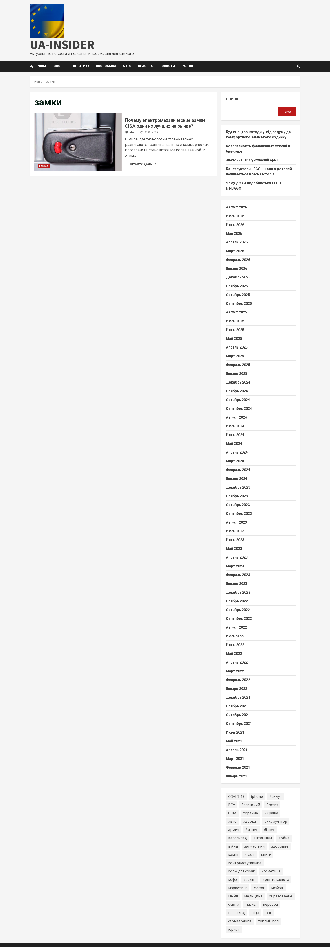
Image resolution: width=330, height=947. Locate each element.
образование (280, 896)
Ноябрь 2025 (237, 286)
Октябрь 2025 (238, 295)
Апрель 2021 (237, 750)
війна (233, 846)
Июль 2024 (235, 426)
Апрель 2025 (237, 347)
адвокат (250, 821)
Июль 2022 (235, 636)
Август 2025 (236, 312)
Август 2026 (236, 207)
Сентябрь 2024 (239, 408)
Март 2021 (235, 758)
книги (266, 854)
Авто (127, 66)
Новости (167, 66)
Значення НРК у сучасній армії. (252, 160)
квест (249, 854)
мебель (277, 887)
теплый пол (268, 921)
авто (232, 821)
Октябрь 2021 (238, 715)
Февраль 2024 (238, 470)
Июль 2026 (235, 216)
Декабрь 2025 (238, 277)
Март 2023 (235, 566)
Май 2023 (234, 548)
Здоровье (38, 66)
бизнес (251, 829)
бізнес (269, 829)
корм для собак (241, 871)
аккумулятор (275, 821)
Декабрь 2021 (238, 697)
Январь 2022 (236, 688)
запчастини (254, 846)
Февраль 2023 (238, 575)
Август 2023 (236, 522)
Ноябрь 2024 (237, 391)
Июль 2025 (235, 321)
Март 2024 (235, 461)
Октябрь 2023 (238, 505)
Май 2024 (234, 443)
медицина (253, 896)
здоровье (279, 846)
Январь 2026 (236, 268)
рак (269, 912)
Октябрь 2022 (238, 610)
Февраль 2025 (238, 365)
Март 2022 (235, 671)
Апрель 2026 (237, 242)
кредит (249, 879)
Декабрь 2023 (238, 487)
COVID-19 (236, 796)
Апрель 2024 (237, 452)
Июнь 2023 (235, 540)
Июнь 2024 (235, 435)
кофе (232, 879)
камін (233, 854)
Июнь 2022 (235, 645)
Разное (188, 66)
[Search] (298, 66)
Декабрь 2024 (238, 382)
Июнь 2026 (235, 225)
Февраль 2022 (238, 680)
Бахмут (275, 796)
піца (255, 912)
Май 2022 (234, 653)
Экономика (106, 66)
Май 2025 (234, 338)
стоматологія (239, 921)
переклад (236, 912)
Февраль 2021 (238, 767)
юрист (233, 929)
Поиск (232, 99)
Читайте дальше (142, 164)
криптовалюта (276, 879)
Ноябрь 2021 (237, 706)
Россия (272, 804)
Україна (271, 813)
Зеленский (251, 804)
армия (233, 829)
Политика (80, 66)
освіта (233, 904)
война (283, 837)
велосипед (237, 837)
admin (132, 132)
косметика (271, 871)
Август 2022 (236, 627)
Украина (250, 813)
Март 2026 (235, 251)
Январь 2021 (236, 776)
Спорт (59, 66)
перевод (270, 904)
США (232, 813)
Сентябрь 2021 (239, 723)
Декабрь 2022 (238, 592)
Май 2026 (234, 233)
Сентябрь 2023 (239, 513)
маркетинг (237, 887)
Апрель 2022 (237, 662)
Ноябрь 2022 (237, 601)
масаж (259, 887)
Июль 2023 (235, 531)
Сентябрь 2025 (239, 303)
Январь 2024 (236, 478)
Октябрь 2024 (238, 400)
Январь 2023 (236, 583)
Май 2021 (234, 741)
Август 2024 (236, 417)
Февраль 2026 (238, 260)
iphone (257, 796)
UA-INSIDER (62, 44)
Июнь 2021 (235, 732)
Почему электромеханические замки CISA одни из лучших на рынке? (78, 142)
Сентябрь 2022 (239, 618)
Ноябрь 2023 (237, 496)
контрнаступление (244, 862)
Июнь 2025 (235, 330)
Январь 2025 (236, 373)
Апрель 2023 (237, 557)
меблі (233, 896)
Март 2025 (235, 356)
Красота (145, 66)
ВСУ (231, 804)
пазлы (251, 904)
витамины (262, 837)
